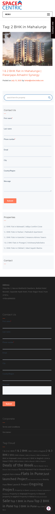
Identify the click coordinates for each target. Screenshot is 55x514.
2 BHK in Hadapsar (42, 455)
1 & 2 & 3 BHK (9, 451)
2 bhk (11, 455)
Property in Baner (22, 490)
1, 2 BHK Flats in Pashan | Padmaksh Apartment (23, 232)
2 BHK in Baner (19, 455)
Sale (6, 501)
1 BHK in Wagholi (39, 451)
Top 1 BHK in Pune (22, 501)
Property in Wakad (27, 497)
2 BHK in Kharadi (23, 458)
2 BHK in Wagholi (36, 458)
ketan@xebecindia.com (34, 80)
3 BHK (10, 461)
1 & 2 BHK (21, 450)
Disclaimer (7, 432)
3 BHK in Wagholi (40, 461)
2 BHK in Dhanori (30, 455)
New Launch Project (17, 484)
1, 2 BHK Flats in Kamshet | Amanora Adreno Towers (25, 237)
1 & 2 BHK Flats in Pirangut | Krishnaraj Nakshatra (24, 243)
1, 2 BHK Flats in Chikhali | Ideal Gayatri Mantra (23, 248)
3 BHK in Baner (19, 461)
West (4, 510)
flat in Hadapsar (13, 469)
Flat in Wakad (15, 474)
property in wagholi (11, 496)
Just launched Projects (35, 479)
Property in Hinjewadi (19, 494)
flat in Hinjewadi (26, 469)
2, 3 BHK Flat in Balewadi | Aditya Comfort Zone (23, 227)
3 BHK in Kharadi (29, 461)
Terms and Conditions (11, 427)
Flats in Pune (32, 474)
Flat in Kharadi (39, 469)
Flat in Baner (39, 466)
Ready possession (41, 497)
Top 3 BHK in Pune (25, 506)
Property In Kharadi (36, 494)
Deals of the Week (18, 465)
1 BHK (30, 451)
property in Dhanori (36, 490)
